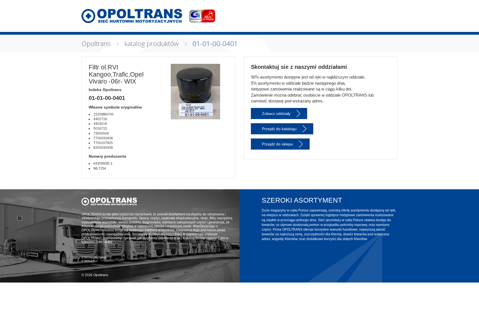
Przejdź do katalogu (279, 129)
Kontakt (88, 261)
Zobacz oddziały (276, 113)
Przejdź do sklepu (277, 144)
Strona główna (93, 257)
